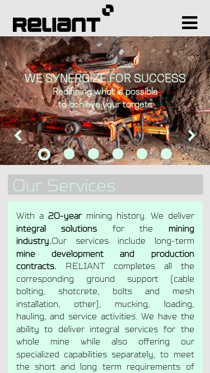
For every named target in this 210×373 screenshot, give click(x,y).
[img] (8, 146)
